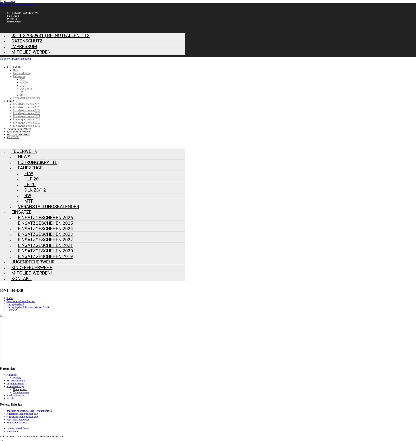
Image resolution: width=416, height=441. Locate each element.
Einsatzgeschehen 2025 (26, 107)
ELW (22, 79)
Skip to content (7, 1)
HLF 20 (24, 82)
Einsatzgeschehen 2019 (26, 125)
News (16, 70)
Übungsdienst (20, 389)
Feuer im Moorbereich (17, 419)
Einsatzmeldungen (15, 380)
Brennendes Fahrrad (16, 422)
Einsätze (13, 101)
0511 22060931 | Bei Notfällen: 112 (23, 13)
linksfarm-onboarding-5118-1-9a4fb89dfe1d (29, 410)
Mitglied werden (14, 22)
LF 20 (23, 85)
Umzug (17, 377)
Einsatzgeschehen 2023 (26, 113)
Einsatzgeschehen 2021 (26, 119)
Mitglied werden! (18, 134)
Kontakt (13, 137)
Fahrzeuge (19, 76)
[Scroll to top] (1, 440)
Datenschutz (13, 16)
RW (21, 91)
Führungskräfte (21, 73)
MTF (22, 94)
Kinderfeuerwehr (18, 131)
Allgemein (11, 374)
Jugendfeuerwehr (19, 128)
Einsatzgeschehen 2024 (26, 110)
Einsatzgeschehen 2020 (26, 122)
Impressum (12, 19)
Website (10, 398)
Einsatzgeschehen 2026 (26, 104)
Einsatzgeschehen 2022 (26, 116)
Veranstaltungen (21, 392)
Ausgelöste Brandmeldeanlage (22, 413)
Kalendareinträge (15, 386)
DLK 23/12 (26, 88)
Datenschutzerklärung (17, 428)
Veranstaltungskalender (26, 98)
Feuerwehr (14, 67)
